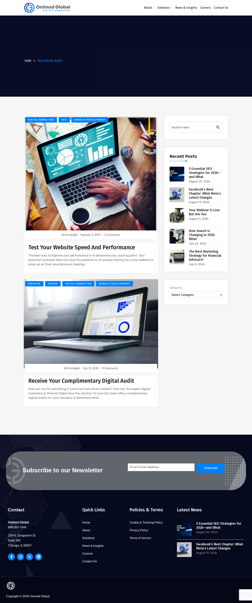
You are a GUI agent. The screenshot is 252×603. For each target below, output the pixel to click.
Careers (205, 7)
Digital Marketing (41, 119)
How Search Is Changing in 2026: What (202, 235)
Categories (176, 287)
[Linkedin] (38, 556)
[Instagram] (20, 556)
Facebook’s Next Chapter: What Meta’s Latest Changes (205, 193)
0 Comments (112, 235)
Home (28, 60)
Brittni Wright (70, 235)
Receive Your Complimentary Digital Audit (81, 381)
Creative (34, 283)
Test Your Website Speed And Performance (81, 247)
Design (53, 283)
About (148, 7)
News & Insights (186, 7)
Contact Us (221, 7)
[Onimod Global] (47, 8)
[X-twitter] (29, 556)
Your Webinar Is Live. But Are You (204, 212)
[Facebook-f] (11, 556)
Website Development (90, 119)
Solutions (163, 7)
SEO (64, 119)
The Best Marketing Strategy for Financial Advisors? (205, 255)
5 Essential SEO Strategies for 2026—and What (205, 173)
